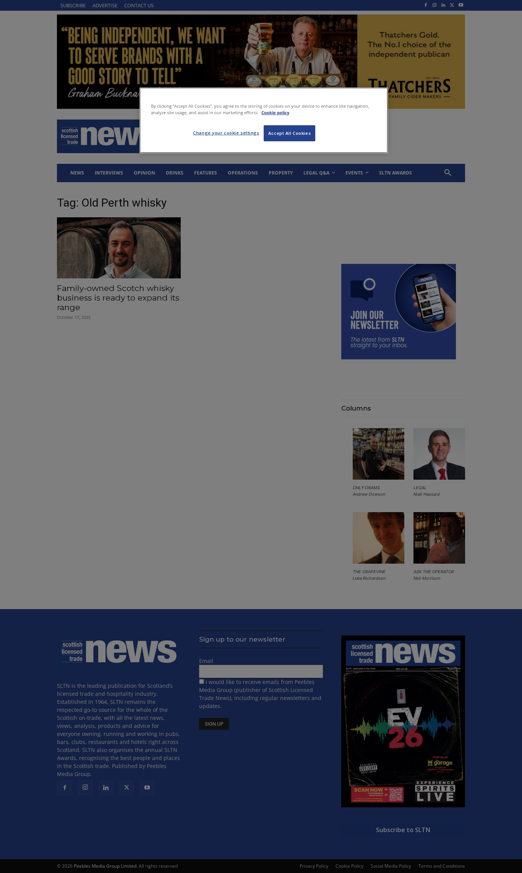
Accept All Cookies (289, 133)
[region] (263, 120)
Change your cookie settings (226, 133)
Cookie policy (275, 112)
